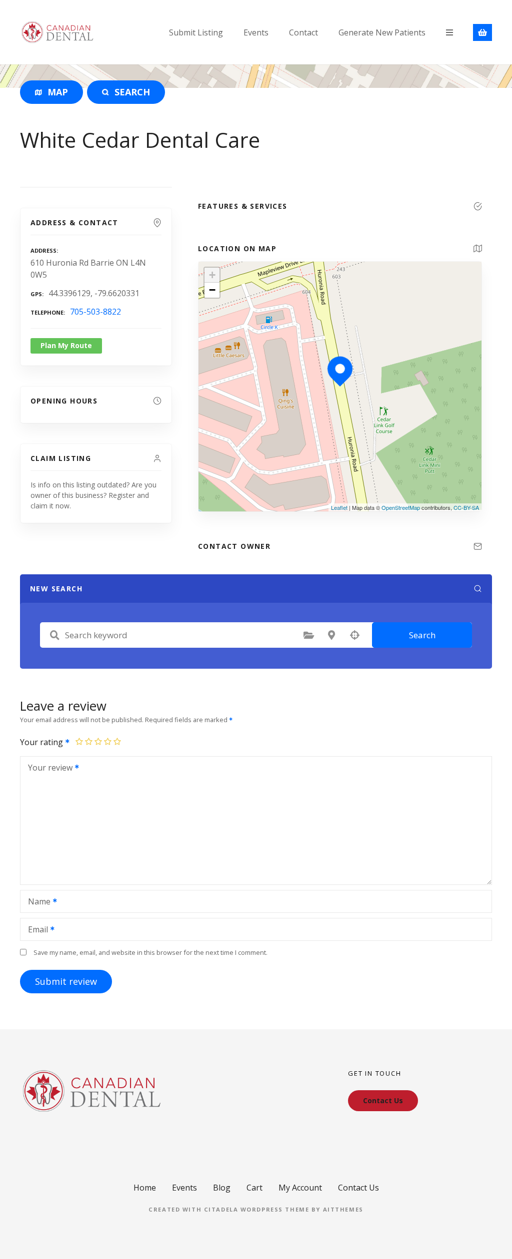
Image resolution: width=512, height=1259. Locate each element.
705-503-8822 (95, 311)
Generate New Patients (382, 32)
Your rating (42, 742)
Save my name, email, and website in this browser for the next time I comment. (151, 952)
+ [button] (212, 275)
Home (145, 1187)
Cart (254, 1187)
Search (422, 635)
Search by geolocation (354, 635)
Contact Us (358, 1187)
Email (35, 930)
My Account (300, 1187)
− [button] (212, 290)
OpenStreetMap (401, 507)
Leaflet (339, 507)
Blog (221, 1187)
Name (36, 902)
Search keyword (54, 635)
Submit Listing (196, 32)
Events (256, 32)
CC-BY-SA (466, 507)
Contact (303, 32)
